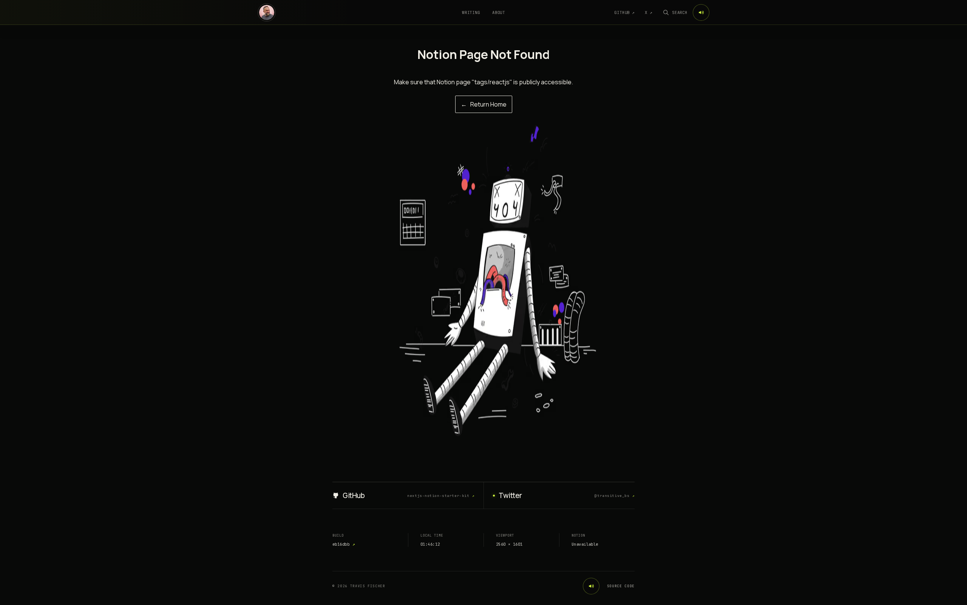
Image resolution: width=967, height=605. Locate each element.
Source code (621, 586)
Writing (471, 12)
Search (679, 12)
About (498, 12)
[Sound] (701, 12)
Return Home (484, 104)
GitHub (624, 12)
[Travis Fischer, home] (267, 12)
